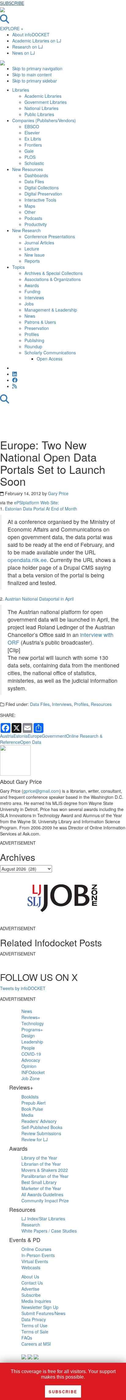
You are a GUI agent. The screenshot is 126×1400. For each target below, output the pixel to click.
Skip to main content (32, 74)
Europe (35, 736)
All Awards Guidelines (42, 1194)
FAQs (26, 1338)
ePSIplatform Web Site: (36, 502)
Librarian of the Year (41, 1164)
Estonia (20, 736)
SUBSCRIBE (12, 3)
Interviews (62, 704)
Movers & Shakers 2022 (44, 1170)
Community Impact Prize (45, 1200)
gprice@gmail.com (41, 791)
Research (30, 1225)
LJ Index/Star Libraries (43, 1218)
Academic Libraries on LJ (36, 41)
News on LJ (23, 53)
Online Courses (36, 1249)
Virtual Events (34, 1261)
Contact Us (32, 1283)
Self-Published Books (41, 1127)
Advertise (30, 1289)
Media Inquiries (36, 1301)
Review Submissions (41, 1133)
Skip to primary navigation (37, 68)
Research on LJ (27, 47)
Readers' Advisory (39, 1121)
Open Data (30, 742)
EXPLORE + (11, 28)
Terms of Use (34, 1325)
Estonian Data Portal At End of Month (41, 509)
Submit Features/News (43, 1313)
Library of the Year (39, 1158)
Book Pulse (32, 1109)
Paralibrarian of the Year (45, 1176)
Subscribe (31, 1295)
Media (27, 1115)
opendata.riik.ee (27, 560)
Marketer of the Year (41, 1188)
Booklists (30, 1097)
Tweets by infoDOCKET (23, 988)
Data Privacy (33, 1319)
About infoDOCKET (31, 34)
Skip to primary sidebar (34, 81)
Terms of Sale (34, 1332)
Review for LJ (34, 1139)
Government (54, 736)
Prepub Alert (33, 1103)
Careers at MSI (36, 1344)
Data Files (40, 704)
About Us (30, 1277)
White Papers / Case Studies (49, 1231)
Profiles (81, 704)
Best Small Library (39, 1182)
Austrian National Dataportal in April (39, 599)
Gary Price (58, 493)
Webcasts (30, 1267)
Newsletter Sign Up (39, 1307)
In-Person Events (38, 1255)
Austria (6, 736)
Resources (101, 704)
